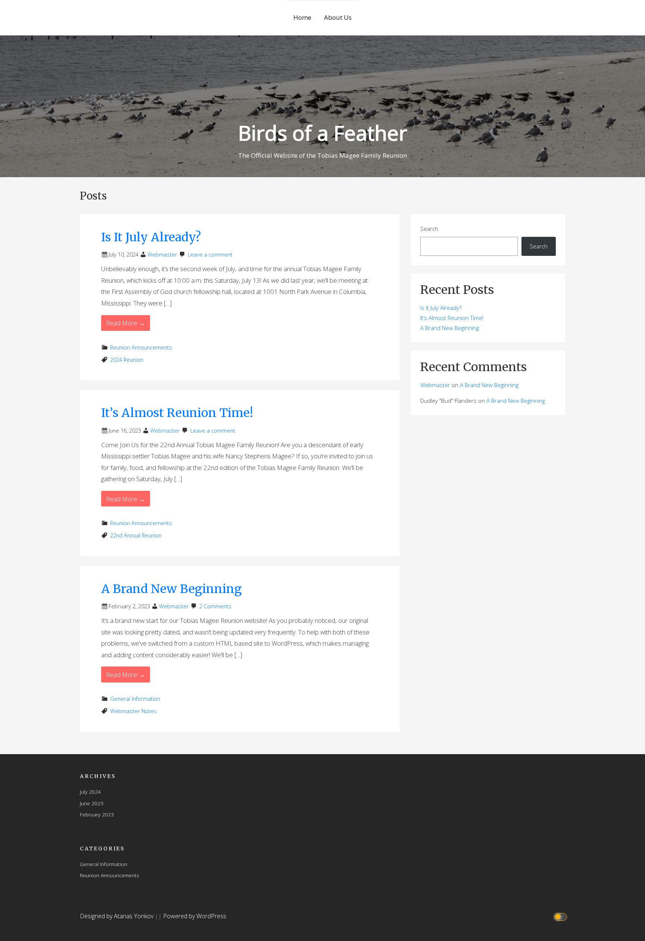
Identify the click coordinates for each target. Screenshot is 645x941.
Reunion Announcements (141, 347)
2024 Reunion (126, 359)
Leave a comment (210, 254)
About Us (338, 17)
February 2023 (97, 814)
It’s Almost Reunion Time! (177, 412)
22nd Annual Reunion (136, 535)
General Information (135, 698)
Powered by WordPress (194, 916)
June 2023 (91, 803)
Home (302, 17)
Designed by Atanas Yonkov (117, 916)
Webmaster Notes (133, 711)
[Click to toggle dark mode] (561, 916)
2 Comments (215, 606)
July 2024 (90, 791)
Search (429, 228)
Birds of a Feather (322, 133)
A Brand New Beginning (171, 588)
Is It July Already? (151, 237)
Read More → (125, 323)
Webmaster (162, 254)
